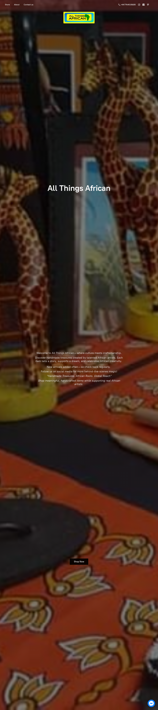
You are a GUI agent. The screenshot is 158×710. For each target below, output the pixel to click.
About (17, 4)
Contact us (28, 4)
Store (7, 4)
